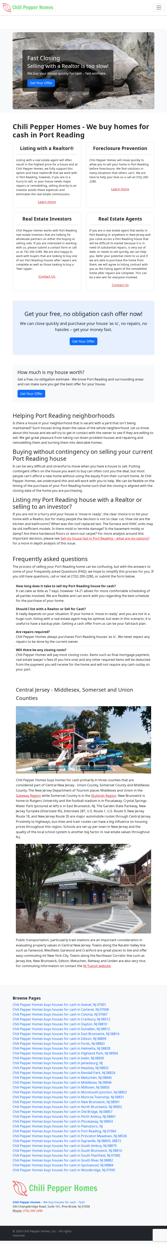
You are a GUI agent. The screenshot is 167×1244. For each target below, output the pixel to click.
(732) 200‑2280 (33, 1211)
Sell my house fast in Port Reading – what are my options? (104, 538)
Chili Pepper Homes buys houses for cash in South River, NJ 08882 (63, 1160)
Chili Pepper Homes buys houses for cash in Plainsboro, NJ (58, 1126)
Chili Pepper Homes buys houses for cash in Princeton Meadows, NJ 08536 (70, 1136)
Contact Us (46, 276)
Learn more (47, 202)
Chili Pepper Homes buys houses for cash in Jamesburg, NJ (58, 1063)
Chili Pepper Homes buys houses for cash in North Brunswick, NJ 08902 (67, 1107)
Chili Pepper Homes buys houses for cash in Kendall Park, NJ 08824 (64, 1072)
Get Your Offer (41, 83)
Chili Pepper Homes (26, 1202)
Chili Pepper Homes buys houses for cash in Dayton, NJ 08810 (60, 1024)
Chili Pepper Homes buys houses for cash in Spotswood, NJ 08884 (63, 1165)
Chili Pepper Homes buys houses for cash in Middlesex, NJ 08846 (62, 1082)
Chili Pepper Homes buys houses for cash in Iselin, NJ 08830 (58, 1058)
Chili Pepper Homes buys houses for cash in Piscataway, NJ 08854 (63, 1121)
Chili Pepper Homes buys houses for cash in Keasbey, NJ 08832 (61, 1068)
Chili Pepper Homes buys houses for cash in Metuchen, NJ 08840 (62, 1077)
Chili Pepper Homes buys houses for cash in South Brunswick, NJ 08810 (67, 1150)
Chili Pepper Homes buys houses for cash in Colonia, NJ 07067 (60, 1014)
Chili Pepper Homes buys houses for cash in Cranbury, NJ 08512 (61, 1019)
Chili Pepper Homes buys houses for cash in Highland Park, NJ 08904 (65, 1053)
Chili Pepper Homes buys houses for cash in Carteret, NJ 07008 (61, 1009)
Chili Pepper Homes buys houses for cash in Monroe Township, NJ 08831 (68, 1097)
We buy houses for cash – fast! (64, 1202)
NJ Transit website (97, 966)
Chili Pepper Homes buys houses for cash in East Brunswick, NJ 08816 (66, 1034)
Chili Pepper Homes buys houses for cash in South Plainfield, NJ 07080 (66, 1155)
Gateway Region (28, 795)
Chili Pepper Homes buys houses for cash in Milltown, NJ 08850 (61, 1087)
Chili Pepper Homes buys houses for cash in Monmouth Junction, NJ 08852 (70, 1092)
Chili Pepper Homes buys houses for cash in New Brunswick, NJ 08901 (66, 1102)
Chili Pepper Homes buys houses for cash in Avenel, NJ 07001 (59, 1004)
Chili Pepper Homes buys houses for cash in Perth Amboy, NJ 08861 (64, 1116)
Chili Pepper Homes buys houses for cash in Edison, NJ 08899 (59, 1038)
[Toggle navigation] (159, 7)
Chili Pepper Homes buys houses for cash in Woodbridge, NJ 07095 (64, 1170)
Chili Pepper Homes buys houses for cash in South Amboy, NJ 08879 (64, 1145)
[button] (17, 70)
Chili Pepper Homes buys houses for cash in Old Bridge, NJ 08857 (62, 1111)
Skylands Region (103, 795)
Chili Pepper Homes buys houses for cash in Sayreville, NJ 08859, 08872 (67, 1141)
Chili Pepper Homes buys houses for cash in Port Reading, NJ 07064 (64, 1131)
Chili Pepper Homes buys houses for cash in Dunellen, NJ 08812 (61, 1029)
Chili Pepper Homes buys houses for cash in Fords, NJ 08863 (59, 1043)
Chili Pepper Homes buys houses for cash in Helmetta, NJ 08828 (61, 1048)
